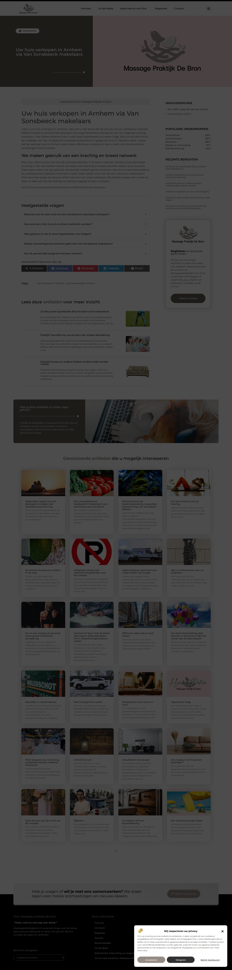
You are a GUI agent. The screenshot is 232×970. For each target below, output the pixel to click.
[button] (222, 931)
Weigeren (181, 960)
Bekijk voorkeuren (210, 960)
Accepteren (151, 960)
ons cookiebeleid (201, 947)
